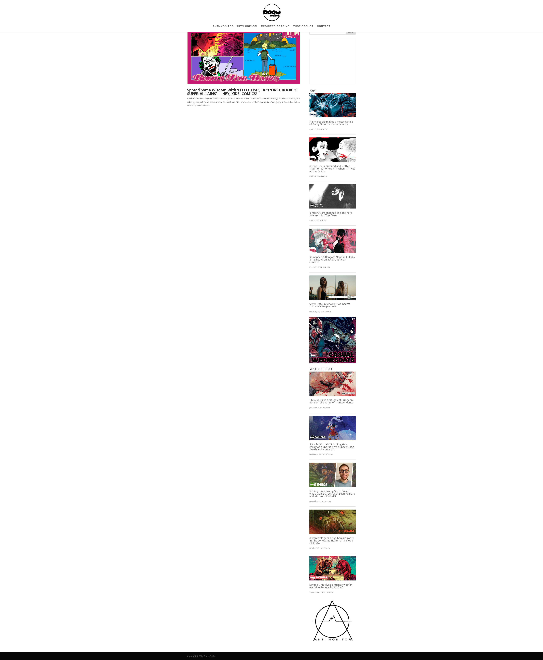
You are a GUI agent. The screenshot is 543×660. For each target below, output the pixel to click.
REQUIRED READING (275, 26)
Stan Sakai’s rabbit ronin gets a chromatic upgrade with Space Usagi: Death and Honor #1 (332, 447)
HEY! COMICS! (247, 26)
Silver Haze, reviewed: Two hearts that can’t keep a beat (329, 305)
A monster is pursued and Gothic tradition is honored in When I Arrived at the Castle (332, 168)
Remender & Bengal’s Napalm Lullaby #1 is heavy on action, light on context (332, 259)
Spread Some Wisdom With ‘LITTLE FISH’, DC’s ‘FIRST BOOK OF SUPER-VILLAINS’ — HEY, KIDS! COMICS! (242, 91)
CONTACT (323, 26)
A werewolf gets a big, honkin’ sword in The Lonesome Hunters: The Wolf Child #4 (331, 540)
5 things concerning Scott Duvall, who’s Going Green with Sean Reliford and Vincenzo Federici (332, 493)
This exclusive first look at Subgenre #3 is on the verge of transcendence (331, 401)
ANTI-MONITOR (223, 26)
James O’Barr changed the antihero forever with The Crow (330, 214)
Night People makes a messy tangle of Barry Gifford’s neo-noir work (331, 123)
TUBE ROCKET (303, 26)
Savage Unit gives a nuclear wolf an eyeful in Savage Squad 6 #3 (330, 586)
